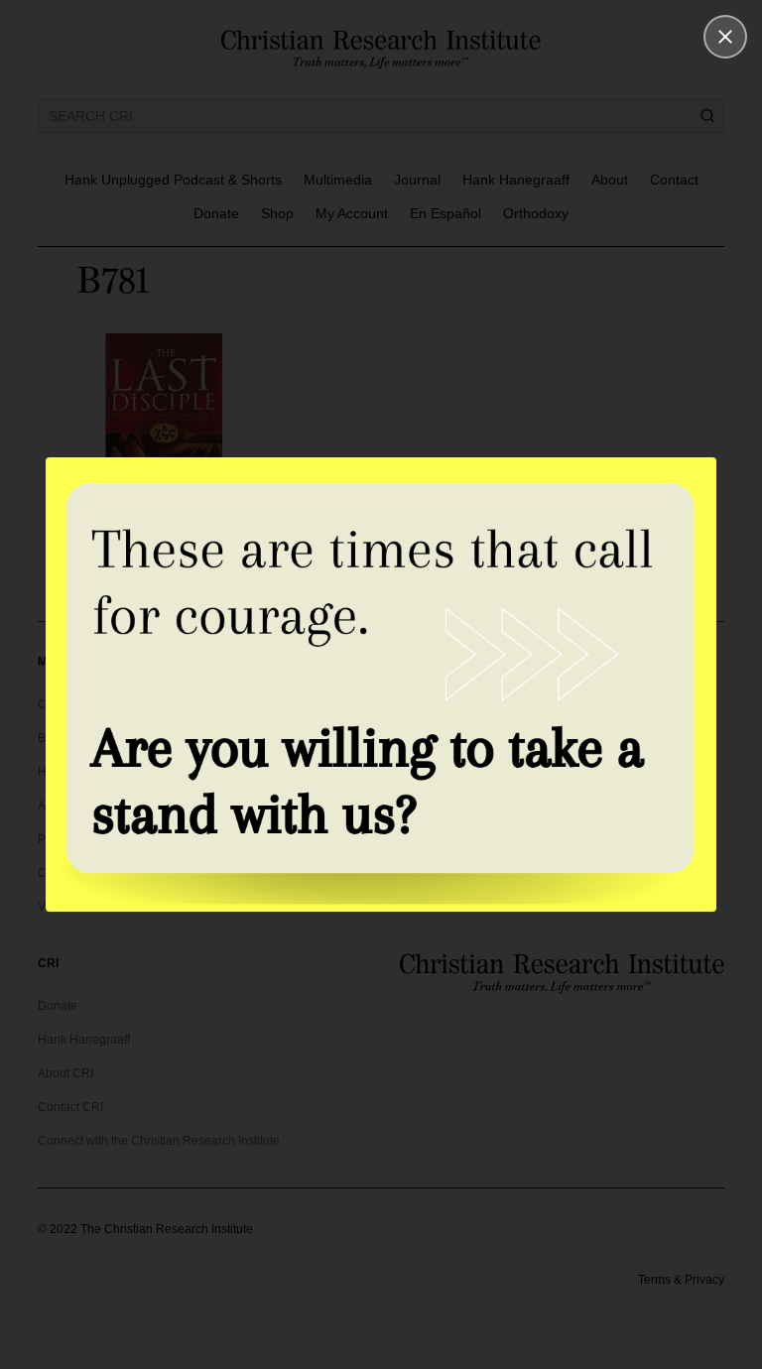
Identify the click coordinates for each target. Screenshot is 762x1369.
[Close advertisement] (725, 37)
